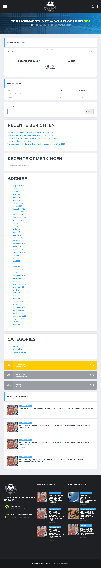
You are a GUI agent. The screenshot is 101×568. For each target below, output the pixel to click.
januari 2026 (17, 206)
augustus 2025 (18, 220)
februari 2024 (18, 269)
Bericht (15, 346)
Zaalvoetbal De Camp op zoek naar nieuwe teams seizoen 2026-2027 (34, 138)
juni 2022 (16, 321)
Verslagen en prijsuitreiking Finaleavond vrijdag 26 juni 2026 (30, 135)
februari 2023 (18, 301)
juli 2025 (16, 223)
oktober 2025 (18, 214)
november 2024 (19, 246)
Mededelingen (18, 349)
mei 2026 (16, 194)
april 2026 (16, 197)
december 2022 (19, 307)
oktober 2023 (18, 281)
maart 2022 (17, 324)
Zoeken (10, 106)
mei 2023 (16, 293)
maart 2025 (17, 235)
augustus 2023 (18, 287)
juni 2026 (16, 191)
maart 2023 (17, 298)
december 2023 (19, 275)
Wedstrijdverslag (19, 352)
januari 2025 (17, 241)
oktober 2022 (18, 313)
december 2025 (19, 209)
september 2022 (19, 316)
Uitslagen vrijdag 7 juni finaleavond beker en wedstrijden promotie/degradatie (51, 461)
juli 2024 (16, 255)
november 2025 (19, 212)
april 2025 (16, 232)
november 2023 (19, 278)
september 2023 (19, 284)
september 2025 (19, 217)
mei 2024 (16, 261)
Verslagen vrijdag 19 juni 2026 (19, 141)
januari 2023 (17, 304)
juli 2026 (16, 188)
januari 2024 (17, 272)
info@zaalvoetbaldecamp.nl (20, 508)
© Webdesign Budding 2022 (42, 563)
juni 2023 (16, 290)
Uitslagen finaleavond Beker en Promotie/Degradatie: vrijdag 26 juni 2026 (36, 144)
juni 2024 (16, 258)
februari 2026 (18, 203)
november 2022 (19, 310)
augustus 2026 (18, 186)
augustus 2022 (18, 319)
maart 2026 (17, 200)
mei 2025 (16, 229)
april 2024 (16, 264)
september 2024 (19, 252)
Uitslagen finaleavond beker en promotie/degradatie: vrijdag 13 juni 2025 (54, 444)
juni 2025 (16, 226)
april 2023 (16, 295)
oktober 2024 (18, 249)
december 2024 (19, 243)
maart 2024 (17, 267)
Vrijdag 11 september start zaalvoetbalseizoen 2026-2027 (30, 132)
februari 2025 (18, 238)
